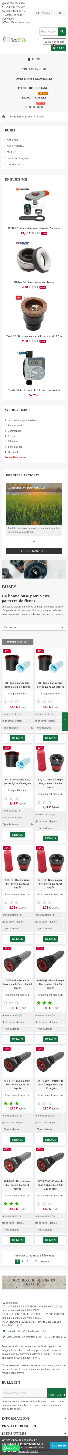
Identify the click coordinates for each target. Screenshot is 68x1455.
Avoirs (11, 436)
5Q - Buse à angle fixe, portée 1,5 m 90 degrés (17, 685)
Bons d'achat (15, 446)
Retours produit (16, 425)
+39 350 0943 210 (15, 3)
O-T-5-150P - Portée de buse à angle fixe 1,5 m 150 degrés (50, 1085)
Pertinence (10, 627)
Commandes (15, 430)
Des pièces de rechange (18, 22)
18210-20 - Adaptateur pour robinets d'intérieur (34, 228)
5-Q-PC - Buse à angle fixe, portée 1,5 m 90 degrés (50, 783)
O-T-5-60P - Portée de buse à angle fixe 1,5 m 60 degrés (17, 984)
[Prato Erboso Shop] (15, 39)
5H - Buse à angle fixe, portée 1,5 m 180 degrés (50, 685)
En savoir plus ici (28, 1451)
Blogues (9, 18)
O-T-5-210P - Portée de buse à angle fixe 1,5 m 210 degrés (50, 1185)
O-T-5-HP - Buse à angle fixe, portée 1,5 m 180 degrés (17, 1185)
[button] (30, 541)
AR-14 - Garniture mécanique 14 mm (34, 282)
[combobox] (52, 31)
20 (35, 1261)
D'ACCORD (56, 1395)
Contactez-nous (13, 14)
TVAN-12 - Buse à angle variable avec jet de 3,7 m (34, 336)
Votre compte (18, 410)
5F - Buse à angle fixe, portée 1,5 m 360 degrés (17, 781)
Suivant (47, 1261)
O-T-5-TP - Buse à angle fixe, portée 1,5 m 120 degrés (17, 1085)
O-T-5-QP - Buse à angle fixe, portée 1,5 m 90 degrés (50, 984)
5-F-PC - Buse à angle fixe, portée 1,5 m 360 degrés (50, 884)
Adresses (13, 441)
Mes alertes (14, 452)
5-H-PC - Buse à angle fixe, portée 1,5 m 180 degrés (17, 884)
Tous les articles (34, 550)
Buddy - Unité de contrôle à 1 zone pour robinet (34, 390)
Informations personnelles (22, 420)
